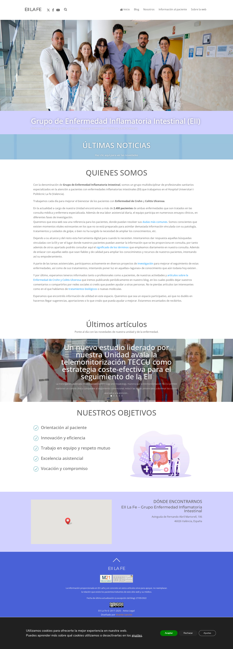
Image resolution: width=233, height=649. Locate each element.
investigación (145, 263)
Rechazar (188, 633)
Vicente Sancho (124, 614)
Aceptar (169, 633)
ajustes (137, 635)
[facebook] (53, 9)
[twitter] (48, 9)
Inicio (126, 9)
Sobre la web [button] (198, 9)
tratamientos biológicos (82, 289)
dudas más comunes (154, 222)
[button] (68, 521)
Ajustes (207, 633)
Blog (136, 9)
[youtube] (58, 9)
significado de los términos (112, 247)
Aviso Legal (129, 610)
